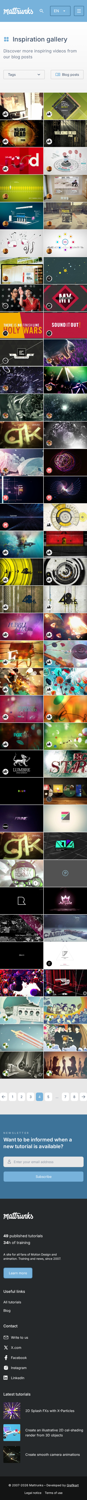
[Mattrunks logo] (18, 11)
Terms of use (54, 1493)
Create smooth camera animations (52, 1454)
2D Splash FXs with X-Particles (49, 1411)
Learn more (18, 1273)
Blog (7, 1310)
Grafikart (73, 1485)
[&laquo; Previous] (3, 1097)
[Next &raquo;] (83, 1097)
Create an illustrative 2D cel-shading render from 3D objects (54, 1432)
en (56, 11)
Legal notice (32, 1493)
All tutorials (12, 1302)
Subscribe (44, 1176)
